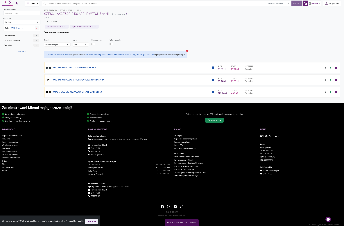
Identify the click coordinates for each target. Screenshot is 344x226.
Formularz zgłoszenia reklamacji (186, 157)
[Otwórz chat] (328, 219)
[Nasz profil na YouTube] (175, 206)
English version (8, 167)
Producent (7, 18)
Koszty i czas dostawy (10, 142)
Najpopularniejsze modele (12, 135)
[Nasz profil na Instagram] (169, 206)
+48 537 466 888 (163, 171)
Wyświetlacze (20, 35)
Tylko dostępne (96, 40)
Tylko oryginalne (115, 40)
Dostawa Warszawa (9, 151)
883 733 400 (95, 196)
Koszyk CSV (178, 145)
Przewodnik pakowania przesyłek (186, 176)
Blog (4, 164)
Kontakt (5, 170)
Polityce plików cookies (75, 221)
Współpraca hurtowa (10, 145)
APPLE (62, 10)
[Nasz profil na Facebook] (162, 206)
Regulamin (6, 139)
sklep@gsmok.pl (97, 154)
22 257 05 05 (96, 151)
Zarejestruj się (214, 120)
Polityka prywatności (10, 154)
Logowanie (334, 3)
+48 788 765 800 (163, 164)
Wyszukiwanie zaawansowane (56, 32)
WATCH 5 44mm (73, 10)
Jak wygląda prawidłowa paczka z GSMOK (190, 172)
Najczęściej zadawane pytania (185, 139)
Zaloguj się (249, 69)
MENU (33, 3)
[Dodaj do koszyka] (335, 67)
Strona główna (50, 10)
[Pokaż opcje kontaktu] (19, 3)
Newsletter (6, 148)
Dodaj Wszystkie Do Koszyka (181, 223)
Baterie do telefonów (20, 40)
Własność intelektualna (11, 158)
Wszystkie (20, 45)
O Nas (4, 161)
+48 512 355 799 (163, 167)
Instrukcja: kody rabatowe (184, 169)
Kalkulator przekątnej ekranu (185, 148)
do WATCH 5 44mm (57, 26)
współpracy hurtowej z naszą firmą (168, 54)
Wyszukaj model (9, 9)
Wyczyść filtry (52, 21)
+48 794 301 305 (163, 174)
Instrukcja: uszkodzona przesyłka (187, 166)
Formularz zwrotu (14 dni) (183, 160)
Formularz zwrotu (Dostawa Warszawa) (188, 163)
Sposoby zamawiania (182, 142)
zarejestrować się (77, 54)
